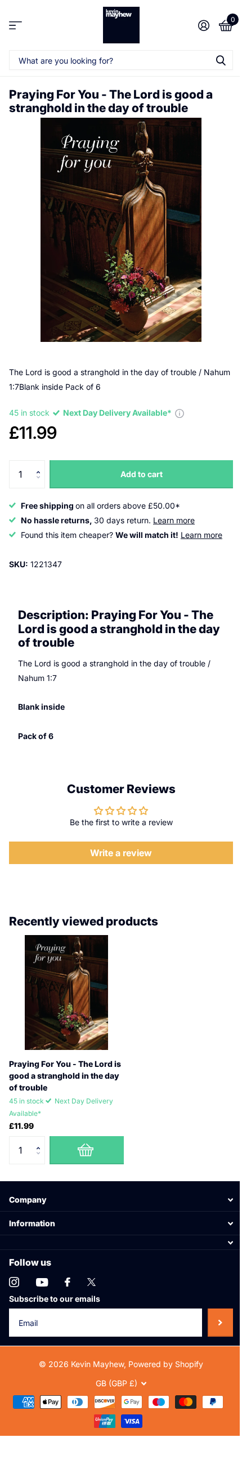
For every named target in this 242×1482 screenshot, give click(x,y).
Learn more (174, 520)
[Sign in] (203, 25)
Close (121, 1199)
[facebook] (67, 1282)
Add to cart (141, 474)
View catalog (15, 25)
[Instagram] (14, 1282)
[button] (41, 464)
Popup (179, 412)
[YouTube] (42, 1282)
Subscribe (220, 1323)
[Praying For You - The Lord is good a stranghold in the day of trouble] (66, 992)
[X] (91, 1282)
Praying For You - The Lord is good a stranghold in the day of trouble (65, 1075)
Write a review (121, 852)
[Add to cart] (87, 1150)
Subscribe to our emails (54, 1298)
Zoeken (220, 60)
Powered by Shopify (165, 1364)
